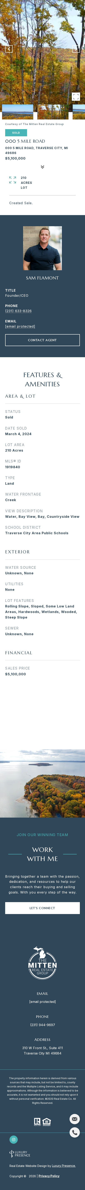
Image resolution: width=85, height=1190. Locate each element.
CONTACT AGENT (42, 340)
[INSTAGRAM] (13, 1140)
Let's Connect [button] (42, 908)
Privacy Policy (49, 1176)
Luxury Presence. (64, 1165)
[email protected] (42, 1002)
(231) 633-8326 (18, 311)
